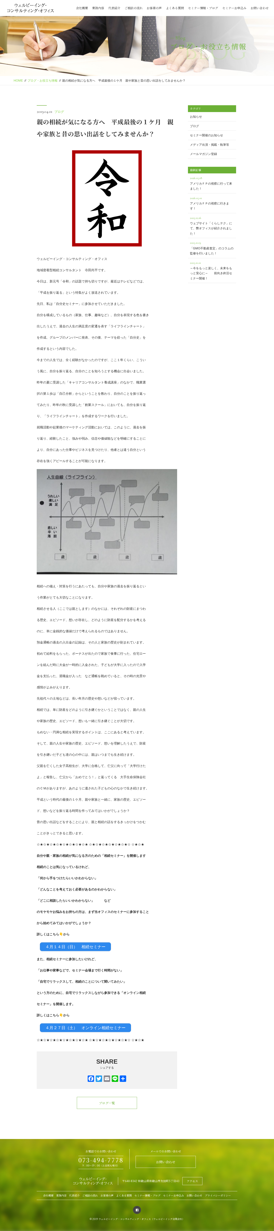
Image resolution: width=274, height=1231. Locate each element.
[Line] (115, 1079)
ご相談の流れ (134, 8)
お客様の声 (154, 8)
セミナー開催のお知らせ (206, 135)
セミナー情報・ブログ (203, 8)
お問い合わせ (260, 8)
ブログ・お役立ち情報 (42, 80)
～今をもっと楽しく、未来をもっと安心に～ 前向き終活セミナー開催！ (211, 270)
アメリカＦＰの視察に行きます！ (209, 203)
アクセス (192, 1181)
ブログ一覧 (107, 1103)
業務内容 (98, 8)
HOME (18, 80)
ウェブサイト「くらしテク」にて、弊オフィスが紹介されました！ (211, 225)
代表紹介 (114, 8)
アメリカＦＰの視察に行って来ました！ (211, 183)
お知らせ (196, 116)
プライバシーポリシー (218, 1195)
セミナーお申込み (234, 8)
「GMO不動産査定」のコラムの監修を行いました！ (211, 248)
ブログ (59, 111)
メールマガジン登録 (203, 154)
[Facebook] (91, 1079)
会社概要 (82, 8)
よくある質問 (175, 8)
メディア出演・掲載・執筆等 (209, 144)
